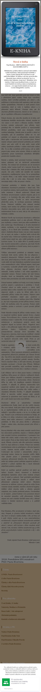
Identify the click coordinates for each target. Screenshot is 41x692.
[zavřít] (36, 4)
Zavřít (20, 91)
